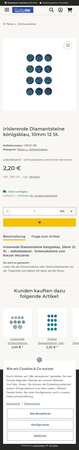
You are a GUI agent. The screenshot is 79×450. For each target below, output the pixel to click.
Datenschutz (32, 403)
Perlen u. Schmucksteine (32, 149)
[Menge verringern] (7, 211)
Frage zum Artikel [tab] (45, 236)
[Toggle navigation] (7, 8)
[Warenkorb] (69, 10)
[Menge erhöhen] (71, 211)
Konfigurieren (40, 424)
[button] (51, 10)
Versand (34, 177)
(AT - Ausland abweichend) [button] (44, 195)
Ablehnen (40, 435)
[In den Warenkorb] (6, 36)
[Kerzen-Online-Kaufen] (22, 10)
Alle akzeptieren (40, 413)
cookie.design (38, 445)
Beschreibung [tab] (14, 236)
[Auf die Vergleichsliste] (68, 45)
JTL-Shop (53, 445)
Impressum (13, 403)
